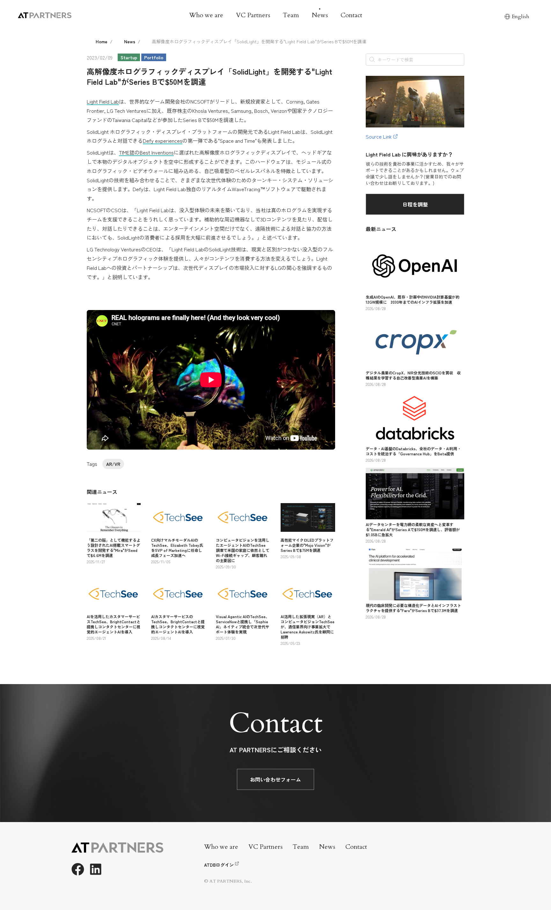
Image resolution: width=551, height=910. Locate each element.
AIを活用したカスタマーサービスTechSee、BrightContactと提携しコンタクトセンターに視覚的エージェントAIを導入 (113, 624)
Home (101, 41)
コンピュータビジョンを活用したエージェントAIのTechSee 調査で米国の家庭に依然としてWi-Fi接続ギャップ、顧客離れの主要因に (242, 550)
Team (291, 15)
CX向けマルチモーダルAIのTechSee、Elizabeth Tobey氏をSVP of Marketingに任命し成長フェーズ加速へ (177, 547)
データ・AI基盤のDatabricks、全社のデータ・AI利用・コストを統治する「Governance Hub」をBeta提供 (413, 451)
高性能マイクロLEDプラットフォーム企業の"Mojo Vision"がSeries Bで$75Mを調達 (307, 545)
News (320, 15)
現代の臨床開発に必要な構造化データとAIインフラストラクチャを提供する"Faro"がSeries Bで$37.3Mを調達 (413, 608)
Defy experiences (162, 140)
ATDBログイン (219, 865)
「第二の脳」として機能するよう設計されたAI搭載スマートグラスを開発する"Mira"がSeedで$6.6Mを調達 (113, 547)
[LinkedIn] (95, 869)
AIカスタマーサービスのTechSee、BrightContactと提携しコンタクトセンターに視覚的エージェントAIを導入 (178, 624)
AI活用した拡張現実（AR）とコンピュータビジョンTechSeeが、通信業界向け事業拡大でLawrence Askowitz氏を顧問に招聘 (307, 626)
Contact (351, 15)
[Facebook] (77, 869)
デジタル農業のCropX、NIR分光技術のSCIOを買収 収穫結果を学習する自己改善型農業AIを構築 (413, 375)
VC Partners (253, 15)
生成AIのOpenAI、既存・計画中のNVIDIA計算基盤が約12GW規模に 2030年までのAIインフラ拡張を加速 (412, 299)
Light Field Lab (103, 101)
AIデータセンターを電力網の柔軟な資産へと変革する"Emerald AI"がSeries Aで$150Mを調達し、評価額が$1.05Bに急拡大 (413, 529)
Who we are (206, 15)
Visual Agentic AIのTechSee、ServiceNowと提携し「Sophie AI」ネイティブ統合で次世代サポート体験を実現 (242, 624)
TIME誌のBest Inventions (146, 152)
